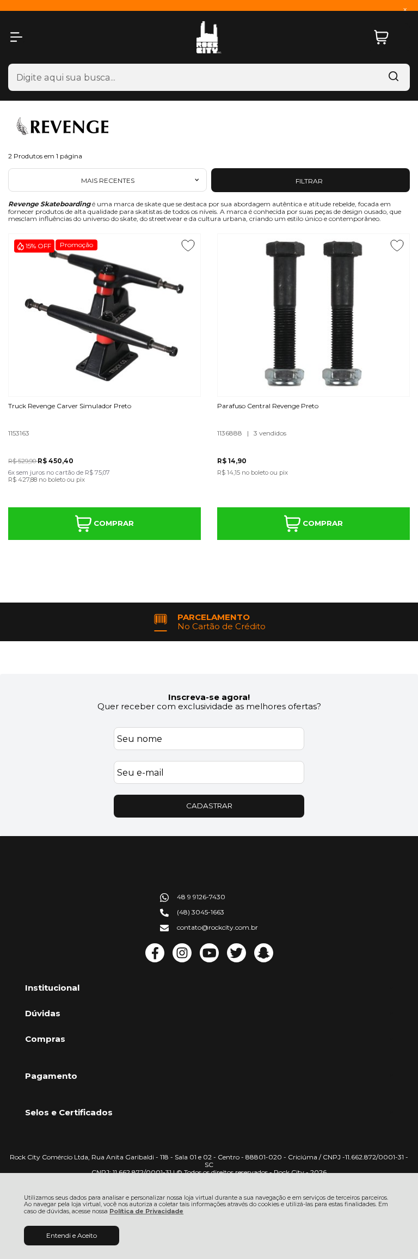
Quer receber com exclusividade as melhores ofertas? (209, 706)
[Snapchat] (263, 960)
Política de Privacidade (146, 1211)
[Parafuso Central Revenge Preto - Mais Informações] (313, 315)
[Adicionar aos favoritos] (188, 245)
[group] (208, 621)
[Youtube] (209, 960)
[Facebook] (154, 960)
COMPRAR (112, 523)
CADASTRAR (209, 805)
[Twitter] (236, 960)
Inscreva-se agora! (209, 697)
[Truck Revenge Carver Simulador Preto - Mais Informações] (104, 315)
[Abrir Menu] (16, 37)
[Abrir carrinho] (389, 37)
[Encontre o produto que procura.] (393, 77)
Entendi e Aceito (71, 1235)
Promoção (76, 245)
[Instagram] (182, 960)
